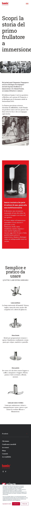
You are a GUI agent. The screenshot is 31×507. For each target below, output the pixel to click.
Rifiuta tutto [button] (24, 503)
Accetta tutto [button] (16, 503)
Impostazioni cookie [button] (7, 503)
